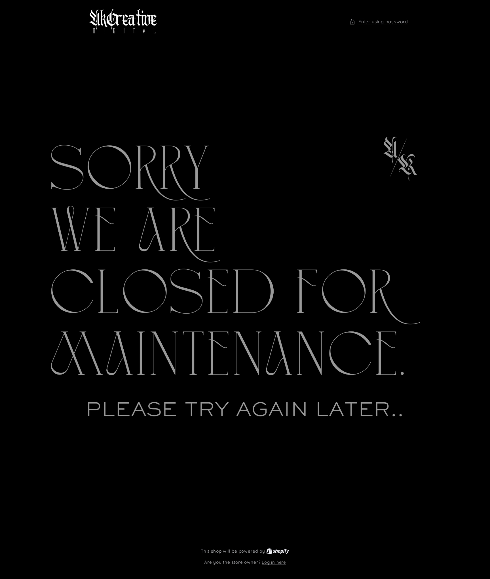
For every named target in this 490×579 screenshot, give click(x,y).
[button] (378, 21)
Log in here (274, 562)
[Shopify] (277, 551)
